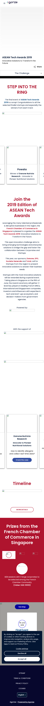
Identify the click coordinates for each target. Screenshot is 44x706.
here (6, 644)
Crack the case (22, 460)
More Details (22, 509)
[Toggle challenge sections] (22, 73)
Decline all (22, 653)
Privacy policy (22, 683)
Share (38, 67)
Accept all (22, 659)
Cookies (22, 688)
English (21, 695)
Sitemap (22, 673)
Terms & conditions (22, 678)
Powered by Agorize (26, 702)
